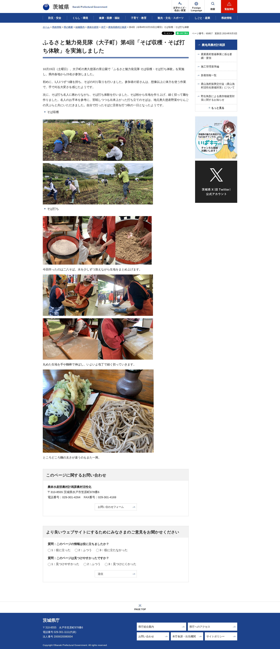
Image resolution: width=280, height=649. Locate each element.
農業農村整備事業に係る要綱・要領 (216, 56)
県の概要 (68, 27)
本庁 (103, 27)
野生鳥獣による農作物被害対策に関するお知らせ (218, 98)
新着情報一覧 (208, 75)
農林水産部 (93, 27)
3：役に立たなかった (114, 550)
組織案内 (80, 27)
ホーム (46, 27)
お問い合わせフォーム (111, 507)
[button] (196, 6)
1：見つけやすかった (65, 564)
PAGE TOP (140, 609)
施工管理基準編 (210, 66)
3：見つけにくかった (122, 564)
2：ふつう (85, 550)
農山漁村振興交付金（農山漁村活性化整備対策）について (218, 86)
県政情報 (56, 27)
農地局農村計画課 (117, 27)
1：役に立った (60, 550)
